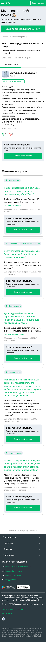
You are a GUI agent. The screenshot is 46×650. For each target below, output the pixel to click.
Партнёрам (8, 555)
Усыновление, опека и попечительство (24, 244)
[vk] (3, 618)
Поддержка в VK (12, 580)
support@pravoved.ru (13, 571)
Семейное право (18, 37)
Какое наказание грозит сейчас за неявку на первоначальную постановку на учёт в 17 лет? (22, 191)
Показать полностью (14, 206)
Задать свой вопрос (23, 156)
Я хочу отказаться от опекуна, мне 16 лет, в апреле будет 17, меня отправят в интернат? (22, 254)
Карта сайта (7, 613)
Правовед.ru (9, 537)
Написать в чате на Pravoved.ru (18, 567)
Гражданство (13, 180)
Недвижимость (14, 306)
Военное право (14, 372)
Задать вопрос (38, 3)
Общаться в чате (13, 81)
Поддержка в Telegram (14, 575)
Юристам (7, 549)
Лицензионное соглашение (13, 609)
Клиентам (8, 543)
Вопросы (5, 37)
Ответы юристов (10, 64)
